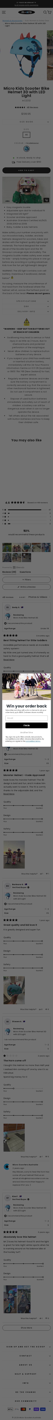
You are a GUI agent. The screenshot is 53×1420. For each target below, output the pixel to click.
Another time (26, 732)
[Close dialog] (48, 676)
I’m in (26, 725)
